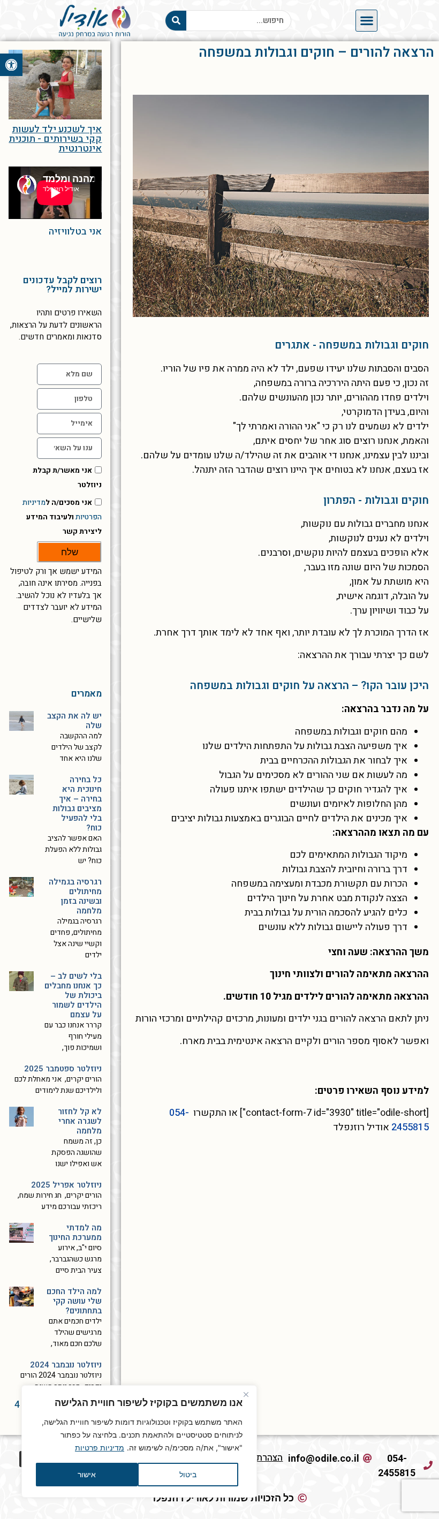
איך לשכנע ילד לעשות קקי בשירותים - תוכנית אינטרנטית (55, 139)
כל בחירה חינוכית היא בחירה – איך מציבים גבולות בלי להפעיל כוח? (77, 804)
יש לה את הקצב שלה (74, 720)
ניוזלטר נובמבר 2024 (66, 1365)
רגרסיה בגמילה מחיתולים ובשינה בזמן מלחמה (75, 896)
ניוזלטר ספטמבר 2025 (63, 1069)
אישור (87, 1474)
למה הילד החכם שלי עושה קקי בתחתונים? (74, 1301)
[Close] (245, 1394)
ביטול (187, 1474)
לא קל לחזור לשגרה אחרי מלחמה (80, 1121)
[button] (11, 65)
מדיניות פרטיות (99, 1447)
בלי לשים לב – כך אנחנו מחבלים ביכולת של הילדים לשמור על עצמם (73, 995)
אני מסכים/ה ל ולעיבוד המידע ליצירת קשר (62, 517)
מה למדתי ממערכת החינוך (75, 1232)
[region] (139, 1441)
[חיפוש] (175, 21)
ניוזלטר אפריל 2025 (66, 1185)
